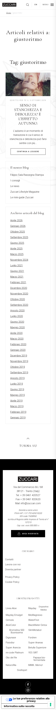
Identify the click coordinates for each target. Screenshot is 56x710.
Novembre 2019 (19, 361)
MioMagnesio (35, 615)
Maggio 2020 (17, 327)
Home (8, 12)
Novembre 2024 (19, 259)
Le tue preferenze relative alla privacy (31, 699)
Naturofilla (11, 665)
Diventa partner (13, 569)
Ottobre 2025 (17, 231)
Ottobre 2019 (17, 366)
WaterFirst (33, 620)
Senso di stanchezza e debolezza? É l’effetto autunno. (28, 114)
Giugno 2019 (17, 389)
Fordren (32, 637)
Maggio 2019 (17, 395)
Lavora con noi (13, 564)
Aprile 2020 (16, 333)
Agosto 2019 (17, 378)
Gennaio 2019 (18, 417)
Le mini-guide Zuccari (21, 197)
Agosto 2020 (17, 310)
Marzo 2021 (16, 276)
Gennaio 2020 (18, 350)
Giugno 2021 (17, 271)
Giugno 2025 (17, 242)
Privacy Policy (12, 577)
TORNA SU (28, 446)
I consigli (15, 180)
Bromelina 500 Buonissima (16, 631)
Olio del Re (11, 657)
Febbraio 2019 (18, 411)
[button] (28, 4)
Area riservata (30, 534)
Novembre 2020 (19, 293)
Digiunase (11, 637)
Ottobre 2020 (17, 299)
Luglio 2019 (16, 383)
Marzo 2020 (16, 338)
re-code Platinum (15, 652)
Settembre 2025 (19, 237)
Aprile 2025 (16, 248)
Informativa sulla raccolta (19, 706)
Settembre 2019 (19, 372)
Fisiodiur (10, 642)
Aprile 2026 (16, 220)
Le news (14, 186)
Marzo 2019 (16, 406)
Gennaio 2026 (18, 226)
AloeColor (11, 625)
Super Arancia (13, 647)
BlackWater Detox (37, 625)
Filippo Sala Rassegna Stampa (27, 174)
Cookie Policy (12, 582)
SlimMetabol (34, 630)
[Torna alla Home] (9, 4)
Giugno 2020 (17, 321)
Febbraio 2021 (18, 282)
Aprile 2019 (16, 400)
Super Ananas (35, 642)
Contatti (9, 559)
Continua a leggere (28, 152)
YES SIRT (33, 652)
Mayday (38, 608)
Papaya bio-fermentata (39, 658)
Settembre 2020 (19, 304)
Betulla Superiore (37, 647)
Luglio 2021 (16, 265)
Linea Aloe (11, 608)
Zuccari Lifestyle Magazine (24, 191)
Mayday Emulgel (14, 615)
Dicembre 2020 (18, 288)
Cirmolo (10, 620)
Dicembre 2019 (18, 355)
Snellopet (22, 670)
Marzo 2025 (16, 254)
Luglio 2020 (16, 316)
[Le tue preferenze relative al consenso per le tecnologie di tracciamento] (51, 704)
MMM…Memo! (35, 665)
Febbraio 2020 (18, 344)
